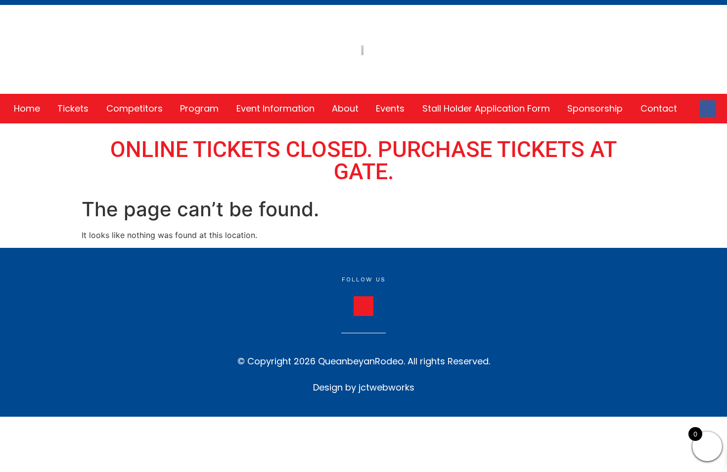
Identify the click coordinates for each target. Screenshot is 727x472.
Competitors (134, 108)
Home (27, 108)
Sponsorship (595, 108)
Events (390, 108)
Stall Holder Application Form (486, 108)
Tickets (73, 108)
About (345, 108)
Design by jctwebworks (363, 387)
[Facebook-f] (708, 108)
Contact (658, 108)
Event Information (275, 108)
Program (199, 108)
